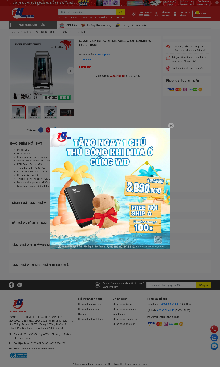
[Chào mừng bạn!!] (110, 188)
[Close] (171, 125)
